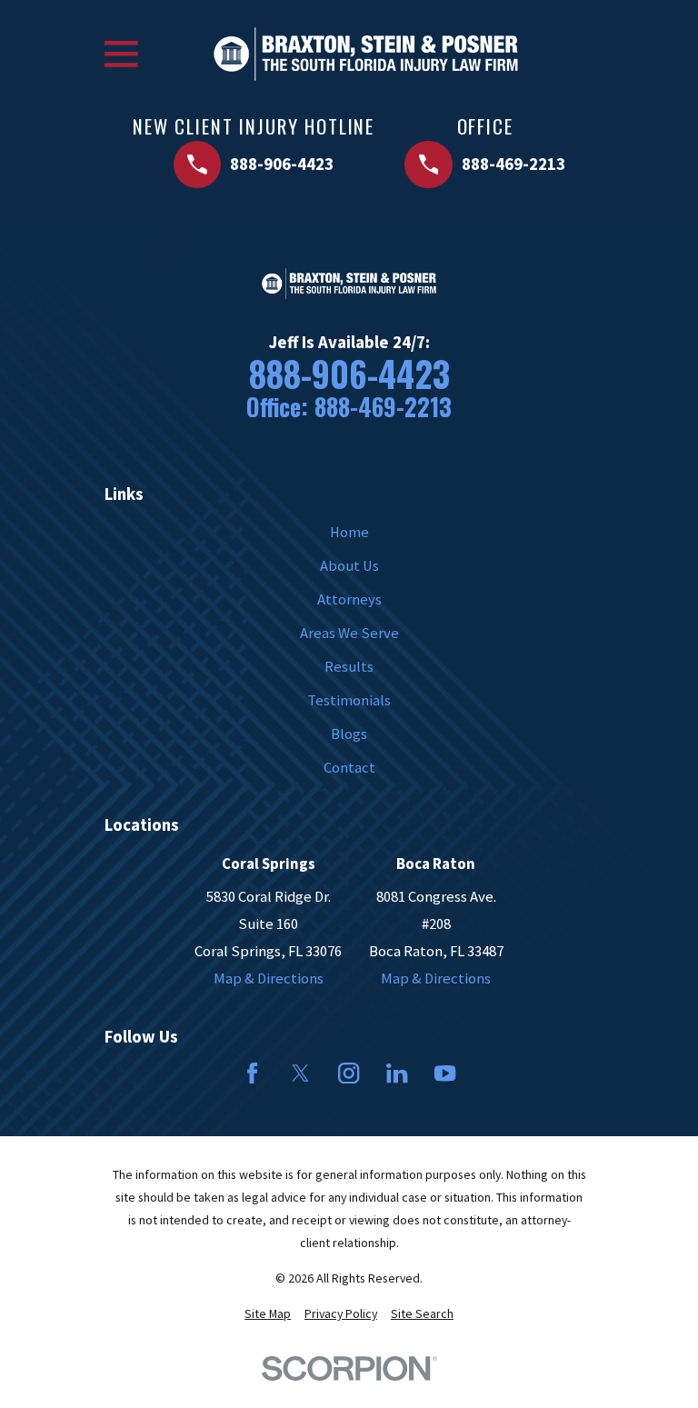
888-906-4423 (349, 373)
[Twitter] (300, 1073)
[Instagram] (348, 1073)
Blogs (349, 734)
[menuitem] (267, 1314)
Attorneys (349, 599)
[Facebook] (252, 1073)
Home (349, 532)
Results (349, 666)
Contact (349, 767)
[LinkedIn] (396, 1073)
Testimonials (349, 700)
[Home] (366, 54)
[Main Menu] (121, 54)
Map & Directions (269, 978)
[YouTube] (444, 1073)
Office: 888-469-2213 (349, 407)
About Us (349, 565)
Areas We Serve (349, 633)
